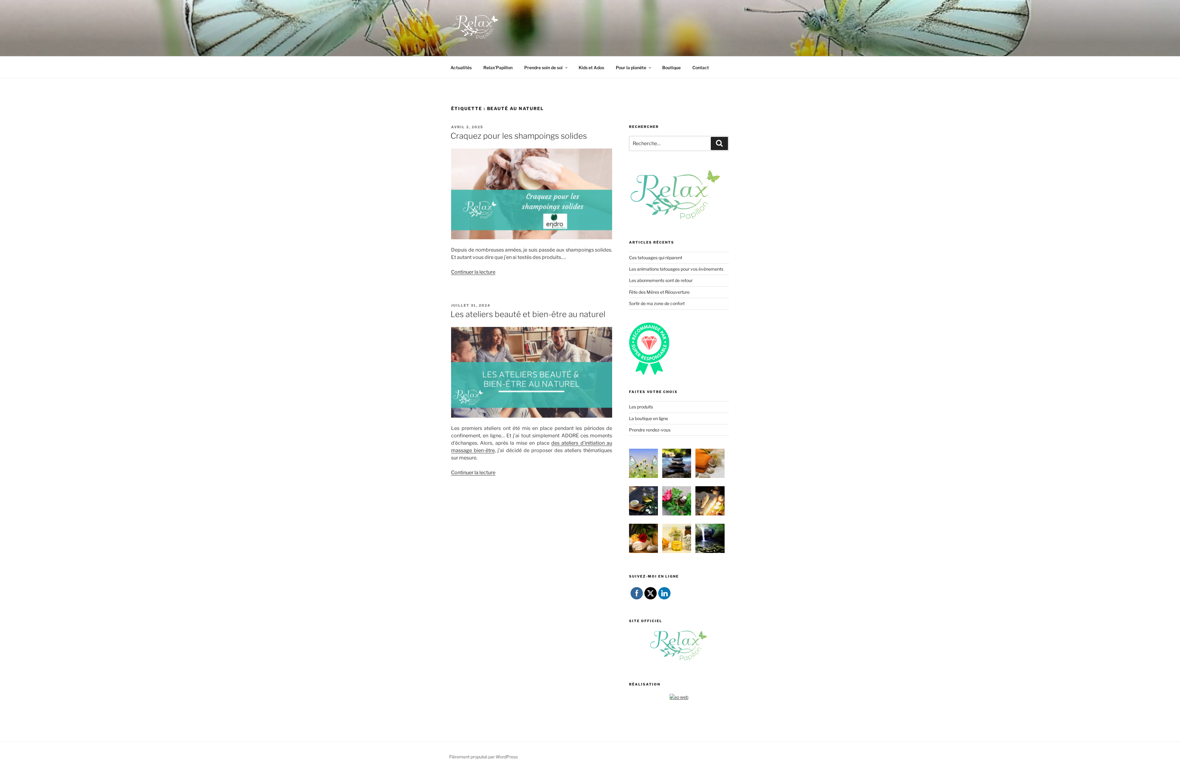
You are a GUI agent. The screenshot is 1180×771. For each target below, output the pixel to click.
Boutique (671, 67)
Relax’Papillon (498, 67)
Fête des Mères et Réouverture (659, 292)
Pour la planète (631, 67)
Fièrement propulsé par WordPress (483, 756)
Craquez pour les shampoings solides (518, 136)
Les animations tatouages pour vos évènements (676, 269)
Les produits (641, 406)
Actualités (461, 67)
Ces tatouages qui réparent (655, 257)
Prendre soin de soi (543, 67)
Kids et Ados (591, 67)
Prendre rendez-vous (650, 429)
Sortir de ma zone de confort (657, 303)
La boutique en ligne (648, 418)
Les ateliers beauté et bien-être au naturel (527, 314)
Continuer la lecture (473, 272)
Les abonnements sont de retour (661, 280)
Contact (700, 67)
